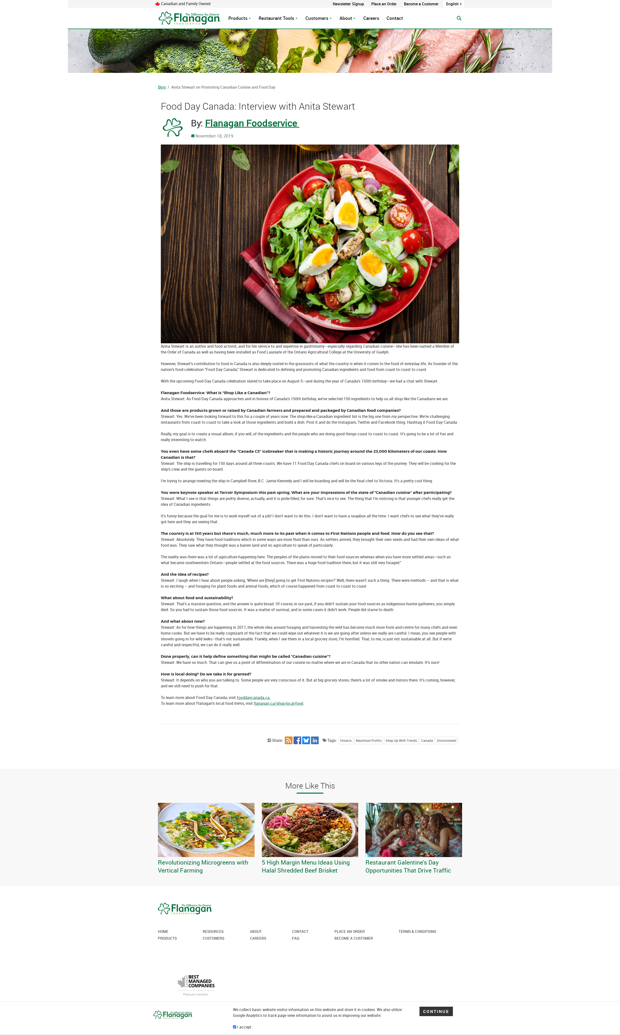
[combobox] (453, 4)
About (346, 18)
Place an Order (384, 4)
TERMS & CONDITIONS (417, 931)
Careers (371, 18)
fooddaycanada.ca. (254, 697)
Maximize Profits (369, 740)
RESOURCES (213, 931)
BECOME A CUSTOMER (353, 938)
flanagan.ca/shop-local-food (278, 703)
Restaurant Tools (276, 18)
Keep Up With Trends (401, 740)
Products (238, 18)
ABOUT (256, 931)
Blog (162, 87)
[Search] (459, 18)
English (452, 4)
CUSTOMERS (213, 938)
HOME (163, 931)
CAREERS (258, 938)
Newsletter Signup (348, 4)
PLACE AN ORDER (349, 931)
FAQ (295, 938)
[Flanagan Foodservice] (190, 18)
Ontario (346, 740)
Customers (316, 18)
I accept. (244, 1027)
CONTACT (300, 931)
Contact (395, 18)
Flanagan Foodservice (252, 123)
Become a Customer (421, 4)
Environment (447, 740)
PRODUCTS (167, 938)
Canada (427, 740)
